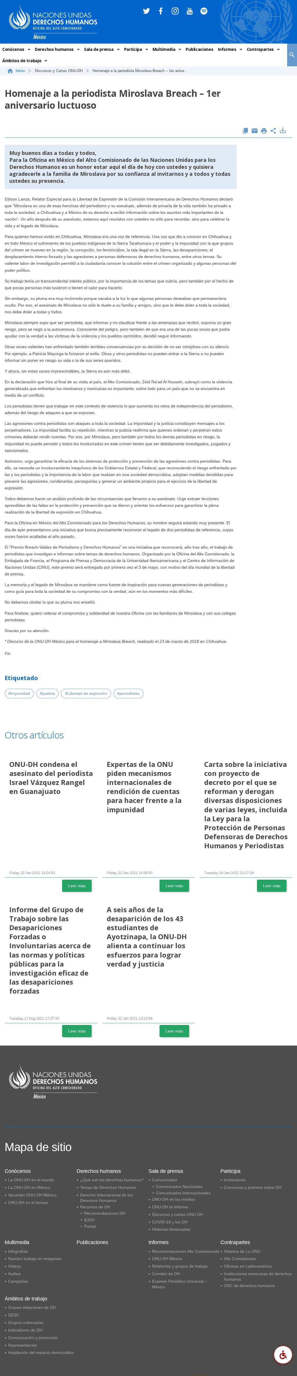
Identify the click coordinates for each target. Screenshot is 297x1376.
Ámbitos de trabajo (21, 60)
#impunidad (19, 693)
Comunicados (164, 1180)
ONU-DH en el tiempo (28, 1202)
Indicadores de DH (25, 1330)
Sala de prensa (99, 49)
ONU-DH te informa (170, 1207)
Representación (22, 1345)
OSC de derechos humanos (249, 1285)
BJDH (89, 1220)
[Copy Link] (245, 131)
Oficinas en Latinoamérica (248, 1266)
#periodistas (128, 693)
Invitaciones (235, 1180)
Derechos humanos (54, 49)
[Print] (264, 131)
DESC (13, 1315)
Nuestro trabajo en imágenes (34, 1258)
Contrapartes (260, 49)
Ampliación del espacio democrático (41, 1352)
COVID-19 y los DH (169, 1222)
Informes (227, 49)
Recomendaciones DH (104, 1213)
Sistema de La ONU (242, 1251)
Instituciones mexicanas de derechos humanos (258, 1276)
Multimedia (164, 49)
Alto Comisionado (240, 1258)
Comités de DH (166, 1273)
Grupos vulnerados (25, 1322)
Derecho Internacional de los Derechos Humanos (106, 1198)
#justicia (47, 693)
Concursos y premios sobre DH (252, 1187)
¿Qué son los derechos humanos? (112, 1180)
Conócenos (13, 49)
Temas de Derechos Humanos (108, 1187)
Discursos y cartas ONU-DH (177, 1214)
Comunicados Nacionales (179, 1186)
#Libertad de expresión (86, 693)
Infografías (18, 1251)
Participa (133, 49)
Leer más (77, 885)
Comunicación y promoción (33, 1337)
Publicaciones (199, 49)
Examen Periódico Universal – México (179, 1284)
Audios (14, 1273)
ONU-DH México (167, 1258)
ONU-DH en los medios (173, 1199)
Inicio (20, 71)
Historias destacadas (171, 1229)
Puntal (90, 1226)
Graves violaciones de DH (32, 1307)
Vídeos (14, 1266)
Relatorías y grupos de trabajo (180, 1266)
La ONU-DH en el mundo (31, 1180)
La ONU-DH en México (29, 1187)
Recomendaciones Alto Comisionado (185, 1251)
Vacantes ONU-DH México (32, 1195)
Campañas (18, 1281)
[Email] (254, 131)
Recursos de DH (95, 1207)
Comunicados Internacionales (183, 1193)
